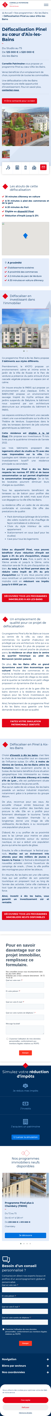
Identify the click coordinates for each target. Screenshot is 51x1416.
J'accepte (25, 1400)
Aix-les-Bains (41, 13)
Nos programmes (23, 13)
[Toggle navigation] (44, 4)
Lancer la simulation (27, 1137)
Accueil (8, 13)
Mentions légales (25, 1413)
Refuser (25, 1407)
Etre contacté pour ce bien (20, 101)
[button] (24, 351)
